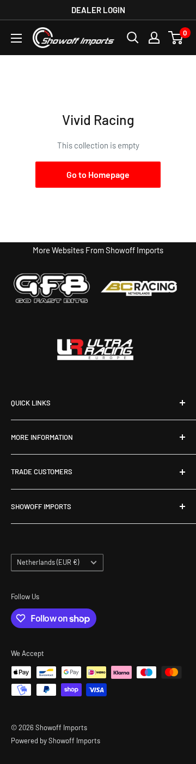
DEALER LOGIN (98, 10)
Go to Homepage (98, 174)
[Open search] (133, 38)
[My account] (154, 38)
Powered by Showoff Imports (55, 740)
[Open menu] (16, 38)
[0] (176, 37)
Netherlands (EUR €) (48, 562)
